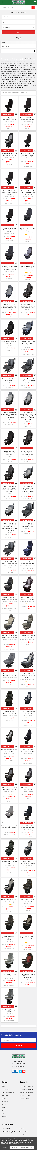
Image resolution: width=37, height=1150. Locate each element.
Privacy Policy (14, 1143)
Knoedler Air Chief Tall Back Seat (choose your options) (9, 636)
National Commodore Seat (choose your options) (9, 788)
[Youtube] (23, 1071)
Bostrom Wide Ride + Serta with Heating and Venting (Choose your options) (9, 267)
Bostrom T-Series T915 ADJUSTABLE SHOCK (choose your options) (27, 155)
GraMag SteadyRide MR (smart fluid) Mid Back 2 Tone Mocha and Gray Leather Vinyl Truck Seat (28, 488)
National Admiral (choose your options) (28, 712)
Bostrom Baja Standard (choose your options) (9, 118)
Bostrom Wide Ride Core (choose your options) (28, 267)
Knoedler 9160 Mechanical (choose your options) (27, 562)
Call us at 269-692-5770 (18, 1066)
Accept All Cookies (27, 1147)
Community (5, 1089)
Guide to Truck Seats (8, 1092)
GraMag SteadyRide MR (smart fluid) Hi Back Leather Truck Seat (27, 452)
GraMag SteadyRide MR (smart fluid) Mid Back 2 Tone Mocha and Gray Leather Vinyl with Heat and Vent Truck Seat (9, 526)
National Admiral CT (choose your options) (9, 750)
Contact (4, 1110)
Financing (5, 1101)
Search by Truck (25, 1095)
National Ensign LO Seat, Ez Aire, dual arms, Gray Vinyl (9, 826)
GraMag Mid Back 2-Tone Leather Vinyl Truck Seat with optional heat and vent (28, 343)
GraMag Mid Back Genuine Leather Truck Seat (9, 379)
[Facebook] (13, 1071)
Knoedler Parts (6, 1135)
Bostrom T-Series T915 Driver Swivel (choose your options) (9, 192)
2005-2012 (5, 46)
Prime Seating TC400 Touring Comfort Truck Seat (28, 862)
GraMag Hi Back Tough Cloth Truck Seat (9, 342)
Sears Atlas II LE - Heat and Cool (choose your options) (28, 937)
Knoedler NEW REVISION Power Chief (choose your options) (27, 675)
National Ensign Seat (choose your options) (28, 826)
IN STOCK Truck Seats (26, 1089)
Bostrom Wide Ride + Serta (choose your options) (28, 228)
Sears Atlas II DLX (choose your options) (27, 900)
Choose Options (7, 114)
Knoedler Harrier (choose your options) (28, 636)
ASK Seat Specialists (26, 1086)
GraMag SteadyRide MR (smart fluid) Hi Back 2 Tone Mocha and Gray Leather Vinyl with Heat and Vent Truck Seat (28, 416)
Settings (5, 1147)
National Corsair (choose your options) (28, 788)
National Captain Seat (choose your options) (28, 750)
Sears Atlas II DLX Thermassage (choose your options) (9, 937)
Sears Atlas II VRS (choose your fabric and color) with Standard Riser (27, 975)
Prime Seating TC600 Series (9, 899)
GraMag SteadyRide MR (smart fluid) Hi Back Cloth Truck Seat (9, 452)
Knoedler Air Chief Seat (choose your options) (27, 598)
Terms (3, 1107)
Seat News (5, 1095)
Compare (16, 114)
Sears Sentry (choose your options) (9, 1010)
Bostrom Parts (6, 1129)
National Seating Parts (8, 1132)
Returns (4, 1104)
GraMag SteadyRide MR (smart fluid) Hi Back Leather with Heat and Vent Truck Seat (9, 488)
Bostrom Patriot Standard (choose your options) (27, 118)
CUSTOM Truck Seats (26, 1092)
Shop (3, 1086)
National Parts (23, 1132)
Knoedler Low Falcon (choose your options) (9, 674)
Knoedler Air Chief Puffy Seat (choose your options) (9, 598)
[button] (34, 51)
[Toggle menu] (2, 2)
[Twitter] (20, 1071)
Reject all (14, 1147)
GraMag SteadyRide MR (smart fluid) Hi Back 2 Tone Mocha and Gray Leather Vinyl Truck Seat (9, 415)
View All (21, 1135)
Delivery (4, 1098)
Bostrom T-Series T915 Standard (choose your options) (9, 229)
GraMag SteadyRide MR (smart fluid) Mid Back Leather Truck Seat (27, 524)
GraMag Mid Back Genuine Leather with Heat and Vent (28, 379)
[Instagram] (16, 1071)
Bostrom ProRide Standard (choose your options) (9, 154)
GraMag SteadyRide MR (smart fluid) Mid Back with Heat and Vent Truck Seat (9, 563)
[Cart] (35, 2)
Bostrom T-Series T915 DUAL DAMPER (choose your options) (28, 192)
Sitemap (4, 1116)
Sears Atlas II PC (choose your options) (9, 975)
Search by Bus (24, 1098)
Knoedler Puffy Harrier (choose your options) (9, 712)
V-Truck (21, 1129)
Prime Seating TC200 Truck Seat (9, 862)
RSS (3, 1113)
